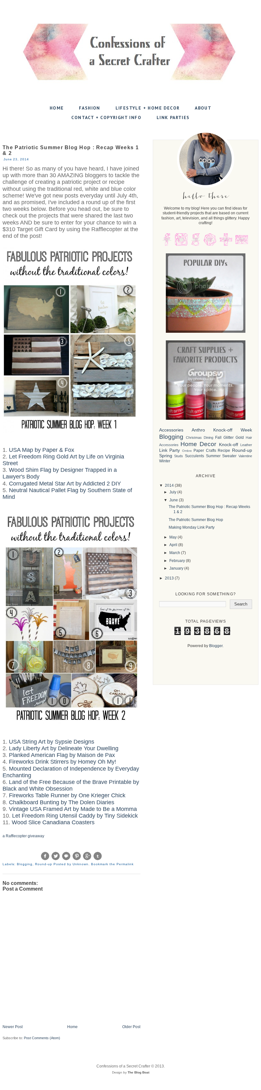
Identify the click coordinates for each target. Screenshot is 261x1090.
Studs (178, 456)
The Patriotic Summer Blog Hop (196, 520)
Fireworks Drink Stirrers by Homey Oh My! (62, 762)
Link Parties (173, 117)
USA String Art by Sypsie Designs (51, 742)
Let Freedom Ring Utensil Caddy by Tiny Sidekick (75, 815)
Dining (208, 437)
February (177, 560)
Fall (218, 437)
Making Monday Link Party (192, 527)
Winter (164, 461)
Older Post (131, 1027)
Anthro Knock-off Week (222, 429)
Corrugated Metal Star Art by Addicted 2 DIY (65, 483)
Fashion (89, 108)
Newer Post (13, 1027)
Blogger (215, 646)
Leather (246, 445)
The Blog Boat (138, 1072)
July (173, 492)
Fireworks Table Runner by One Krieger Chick (67, 795)
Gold (240, 437)
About (203, 108)
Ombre (187, 450)
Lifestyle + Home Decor (148, 108)
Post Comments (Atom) (42, 1038)
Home (57, 108)
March (175, 553)
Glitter (228, 437)
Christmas (194, 437)
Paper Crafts (205, 450)
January (176, 568)
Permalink (125, 864)
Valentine (245, 456)
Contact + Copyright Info (106, 117)
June (174, 500)
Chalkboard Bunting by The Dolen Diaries (61, 802)
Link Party (169, 450)
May (173, 537)
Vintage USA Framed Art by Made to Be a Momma (73, 809)
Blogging (24, 864)
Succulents (194, 456)
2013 (170, 578)
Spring (165, 455)
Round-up (43, 864)
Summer (213, 456)
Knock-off (228, 444)
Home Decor (198, 444)
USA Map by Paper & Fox (41, 450)
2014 (170, 485)
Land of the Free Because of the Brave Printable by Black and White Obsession (71, 785)
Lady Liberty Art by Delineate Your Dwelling (63, 748)
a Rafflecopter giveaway (23, 836)
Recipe (224, 450)
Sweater (229, 456)
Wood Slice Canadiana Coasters (53, 822)
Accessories (171, 429)
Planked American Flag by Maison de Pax (62, 755)
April (173, 545)
